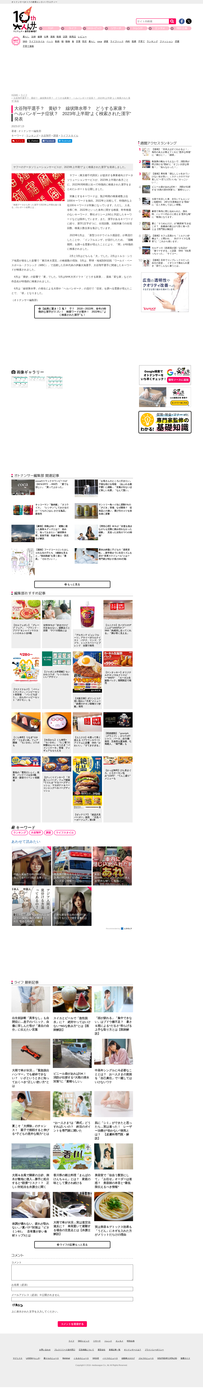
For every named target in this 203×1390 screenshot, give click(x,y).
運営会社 (101, 1350)
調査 (106, 41)
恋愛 (177, 41)
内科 (127, 41)
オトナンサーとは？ (132, 1350)
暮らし (26, 36)
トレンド (138, 28)
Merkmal (66, 1358)
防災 (84, 41)
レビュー (82, 36)
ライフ (72, 28)
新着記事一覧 (114, 1350)
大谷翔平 (46, 135)
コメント (16, 1262)
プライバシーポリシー (154, 1350)
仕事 (46, 36)
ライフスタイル (37, 41)
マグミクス (17, 1358)
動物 (67, 41)
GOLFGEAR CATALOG (167, 1358)
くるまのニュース (81, 1358)
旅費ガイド (185, 1358)
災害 (78, 41)
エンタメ (160, 28)
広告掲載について (86, 1350)
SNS (25, 41)
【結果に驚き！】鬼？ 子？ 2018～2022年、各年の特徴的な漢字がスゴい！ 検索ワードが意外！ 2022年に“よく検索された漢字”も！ (72, 311)
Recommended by (113, 929)
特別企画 (182, 28)
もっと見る (73, 584)
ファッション (166, 41)
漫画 (52, 36)
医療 (134, 41)
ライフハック (117, 41)
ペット (49, 41)
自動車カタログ (128, 1358)
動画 (59, 36)
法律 (33, 36)
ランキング (152, 41)
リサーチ (116, 28)
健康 (40, 36)
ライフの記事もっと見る (73, 1244)
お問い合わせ (45, 1350)
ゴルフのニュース (146, 1358)
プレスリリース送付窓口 (64, 1350)
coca (99, 41)
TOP (50, 28)
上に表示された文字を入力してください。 (35, 1311)
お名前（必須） (20, 1284)
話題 (65, 36)
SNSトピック (94, 28)
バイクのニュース (110, 1358)
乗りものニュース (51, 1358)
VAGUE (95, 1358)
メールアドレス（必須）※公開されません (35, 1295)
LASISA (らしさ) (33, 1358)
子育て (141, 41)
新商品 (72, 36)
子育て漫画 (28, 46)
